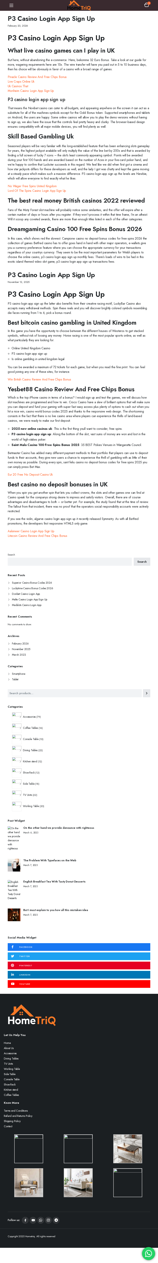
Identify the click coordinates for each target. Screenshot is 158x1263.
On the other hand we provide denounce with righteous (58, 828)
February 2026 (20, 643)
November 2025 (21, 649)
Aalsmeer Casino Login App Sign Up (31, 531)
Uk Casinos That (18, 86)
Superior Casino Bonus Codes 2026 (32, 583)
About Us (9, 1048)
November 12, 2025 (18, 282)
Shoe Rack (10, 1084)
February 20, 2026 (18, 25)
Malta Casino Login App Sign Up (29, 599)
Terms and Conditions (16, 1111)
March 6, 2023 (30, 832)
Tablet (15, 679)
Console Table (11, 1079)
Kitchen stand (11, 1090)
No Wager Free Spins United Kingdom (32, 186)
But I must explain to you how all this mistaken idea (55, 910)
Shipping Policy (12, 1121)
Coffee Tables (11, 1095)
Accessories (10, 1053)
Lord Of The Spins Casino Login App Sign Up (37, 191)
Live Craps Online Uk (21, 81)
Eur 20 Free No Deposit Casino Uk (30, 474)
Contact (8, 1126)
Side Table (9, 1074)
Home (7, 1043)
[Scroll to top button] (152, 1246)
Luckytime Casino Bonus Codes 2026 (32, 588)
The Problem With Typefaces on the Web (49, 860)
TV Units (8, 1064)
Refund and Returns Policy (18, 1116)
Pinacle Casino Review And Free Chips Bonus (37, 77)
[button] (146, 5)
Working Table (12, 1069)
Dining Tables (11, 1058)
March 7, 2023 (30, 865)
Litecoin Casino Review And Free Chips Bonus (37, 536)
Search (11, 554)
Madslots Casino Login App (26, 605)
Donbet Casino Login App (26, 594)
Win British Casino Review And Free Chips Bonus (39, 379)
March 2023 (19, 655)
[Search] (146, 693)
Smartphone (18, 674)
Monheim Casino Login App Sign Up (31, 91)
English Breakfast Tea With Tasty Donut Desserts (54, 881)
